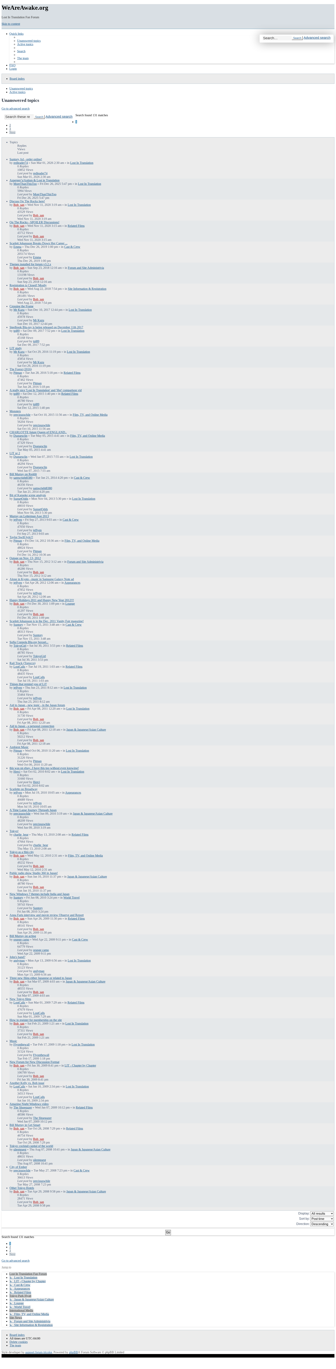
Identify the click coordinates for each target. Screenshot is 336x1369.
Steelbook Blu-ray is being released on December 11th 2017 (46, 327)
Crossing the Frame (21, 306)
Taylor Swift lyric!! (21, 537)
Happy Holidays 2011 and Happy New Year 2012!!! (42, 600)
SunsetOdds (20, 498)
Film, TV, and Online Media (90, 414)
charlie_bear (20, 834)
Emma (17, 246)
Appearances (72, 582)
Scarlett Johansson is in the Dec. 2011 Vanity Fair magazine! (47, 621)
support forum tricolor (38, 1352)
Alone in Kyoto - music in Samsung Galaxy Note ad (42, 579)
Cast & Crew (72, 246)
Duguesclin (20, 435)
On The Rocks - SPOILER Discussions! (34, 222)
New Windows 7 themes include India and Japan (39, 894)
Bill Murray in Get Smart (25, 1125)
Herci (16, 771)
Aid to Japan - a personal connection (32, 726)
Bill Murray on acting (23, 936)
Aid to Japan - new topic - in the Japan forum (37, 705)
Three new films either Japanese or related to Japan (41, 978)
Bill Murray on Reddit (23, 474)
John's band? (17, 957)
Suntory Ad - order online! (26, 159)
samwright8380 (22, 477)
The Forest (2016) (21, 369)
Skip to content (11, 23)
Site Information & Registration (87, 288)
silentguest (19, 1149)
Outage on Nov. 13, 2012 (25, 558)
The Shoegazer (22, 1107)
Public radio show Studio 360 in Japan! (34, 873)
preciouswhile (22, 414)
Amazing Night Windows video (29, 1104)
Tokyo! (14, 831)
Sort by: (304, 1218)
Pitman (17, 372)
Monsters (15, 411)
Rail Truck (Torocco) (22, 663)
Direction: (303, 1223)
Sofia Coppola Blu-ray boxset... (29, 642)
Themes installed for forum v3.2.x (30, 264)
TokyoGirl (19, 645)
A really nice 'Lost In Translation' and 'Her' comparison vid (46, 390)
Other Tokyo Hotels (22, 1188)
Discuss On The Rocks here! (27, 201)
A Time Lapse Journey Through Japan (33, 810)
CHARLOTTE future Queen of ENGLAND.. (38, 432)
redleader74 (20, 162)
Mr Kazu (18, 309)
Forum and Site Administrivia (86, 267)
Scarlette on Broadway (24, 789)
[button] (12, 132)
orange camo (21, 939)
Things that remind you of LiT (28, 684)
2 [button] (10, 125)
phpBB (73, 1352)
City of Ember (18, 1167)
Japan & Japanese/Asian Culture (86, 729)
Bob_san (18, 204)
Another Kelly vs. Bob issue (27, 1083)
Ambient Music (19, 747)
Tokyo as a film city (22, 852)
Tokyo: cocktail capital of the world (31, 1146)
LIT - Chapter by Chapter (80, 1065)
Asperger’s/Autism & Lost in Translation (35, 180)
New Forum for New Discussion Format (34, 1062)
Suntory (18, 624)
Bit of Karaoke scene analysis (28, 495)
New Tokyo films (20, 999)
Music (13, 1041)
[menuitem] (29, 40)
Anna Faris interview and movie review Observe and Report (47, 915)
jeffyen (17, 519)
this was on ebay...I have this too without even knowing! (44, 768)
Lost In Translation (81, 162)
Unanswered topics (21, 88)
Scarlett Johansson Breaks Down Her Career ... (38, 243)
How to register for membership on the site (36, 1020)
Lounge (70, 603)
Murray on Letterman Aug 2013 (29, 516)
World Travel (71, 897)
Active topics (17, 92)
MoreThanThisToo (25, 183)
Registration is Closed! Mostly (28, 285)
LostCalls (19, 666)
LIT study (16, 348)
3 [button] (10, 128)
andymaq (19, 960)
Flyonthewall (21, 1044)
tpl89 (16, 330)
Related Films (76, 225)
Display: (304, 1213)
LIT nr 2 (15, 453)
